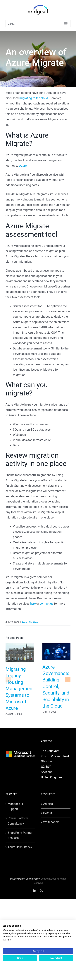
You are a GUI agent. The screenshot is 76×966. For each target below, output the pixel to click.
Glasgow (46, 761)
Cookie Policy (33, 878)
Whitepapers (51, 822)
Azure (23, 165)
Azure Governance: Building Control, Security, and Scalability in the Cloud (55, 686)
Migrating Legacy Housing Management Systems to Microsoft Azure (20, 688)
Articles (48, 804)
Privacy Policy (17, 878)
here (33, 603)
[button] (8, 679)
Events (47, 813)
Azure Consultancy (20, 847)
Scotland (47, 772)
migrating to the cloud (33, 98)
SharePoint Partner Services (20, 835)
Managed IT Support (15, 806)
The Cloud (34, 622)
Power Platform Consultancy (18, 820)
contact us (46, 603)
